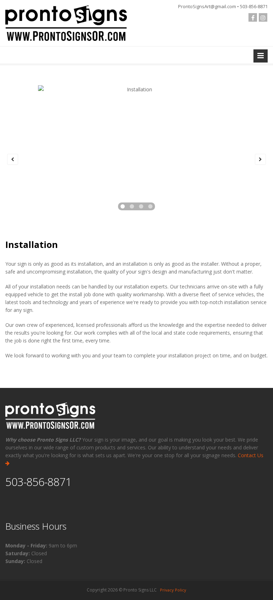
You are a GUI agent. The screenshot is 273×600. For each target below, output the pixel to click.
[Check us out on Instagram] (263, 17)
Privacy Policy (173, 590)
